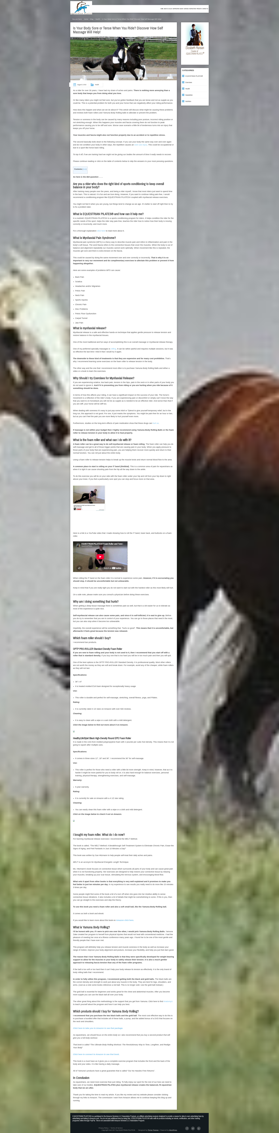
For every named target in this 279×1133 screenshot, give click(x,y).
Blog (170, 8)
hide (84, 169)
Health (97, 85)
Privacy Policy (103, 1128)
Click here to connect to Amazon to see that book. (96, 1054)
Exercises (188, 82)
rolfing (113, 349)
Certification (176, 8)
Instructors (192, 8)
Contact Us (205, 8)
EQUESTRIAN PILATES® (194, 76)
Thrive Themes (153, 1130)
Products (199, 8)
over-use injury (140, 145)
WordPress (173, 1130)
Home (162, 8)
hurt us (156, 423)
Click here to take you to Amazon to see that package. (98, 1028)
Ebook (181, 8)
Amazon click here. (125, 920)
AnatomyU (168, 1001)
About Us (166, 8)
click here (101, 231)
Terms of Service (117, 1128)
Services (186, 8)
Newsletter (189, 95)
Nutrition (188, 101)
